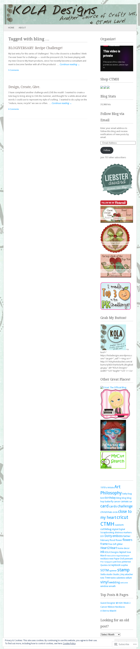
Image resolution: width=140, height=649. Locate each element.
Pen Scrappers (106, 562)
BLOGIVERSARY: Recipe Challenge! (35, 48)
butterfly (109, 501)
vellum (128, 577)
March (103, 555)
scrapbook (114, 565)
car (130, 501)
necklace (104, 558)
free (110, 544)
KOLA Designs (112, 552)
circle (115, 512)
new (111, 558)
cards (113, 506)
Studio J (117, 574)
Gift (114, 544)
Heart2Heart (108, 548)
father (126, 536)
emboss (118, 536)
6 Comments (13, 109)
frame (104, 544)
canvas (125, 501)
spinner (113, 570)
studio (109, 574)
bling (118, 498)
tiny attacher (127, 574)
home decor (124, 548)
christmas (106, 512)
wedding (114, 582)
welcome (124, 583)
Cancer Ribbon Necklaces (112, 607)
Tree (107, 577)
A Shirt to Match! (108, 610)
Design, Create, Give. (24, 87)
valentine (120, 577)
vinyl (104, 582)
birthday (110, 497)
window (104, 586)
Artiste (110, 487)
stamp (123, 569)
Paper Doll (119, 558)
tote (102, 577)
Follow (107, 150)
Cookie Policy (69, 643)
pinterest (126, 561)
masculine (111, 556)
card (104, 505)
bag (130, 493)
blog (124, 498)
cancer (117, 501)
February (104, 540)
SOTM (104, 570)
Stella (103, 574)
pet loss (117, 561)
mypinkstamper (122, 556)
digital (115, 529)
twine (113, 577)
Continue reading (70, 64)
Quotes (104, 565)
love (129, 552)
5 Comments (13, 70)
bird (102, 498)
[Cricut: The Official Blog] (113, 387)
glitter (120, 544)
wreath (112, 586)
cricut (122, 517)
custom (119, 524)
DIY (102, 536)
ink (102, 552)
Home (11, 27)
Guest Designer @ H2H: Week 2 (115, 603)
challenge (125, 506)
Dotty (108, 536)
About (22, 27)
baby (124, 493)
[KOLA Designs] (57, 14)
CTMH (107, 524)
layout (122, 552)
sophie (124, 565)
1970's (103, 487)
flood (112, 540)
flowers (127, 540)
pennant (129, 558)
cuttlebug (105, 529)
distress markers (123, 532)
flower (119, 540)
